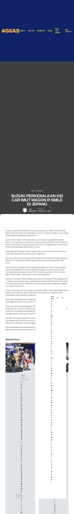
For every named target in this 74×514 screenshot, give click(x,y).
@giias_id (9, 330)
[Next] (62, 297)
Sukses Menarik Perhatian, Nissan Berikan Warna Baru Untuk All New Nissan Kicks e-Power (52, 391)
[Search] (17, 496)
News (33, 191)
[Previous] (57, 297)
